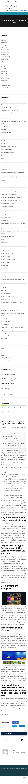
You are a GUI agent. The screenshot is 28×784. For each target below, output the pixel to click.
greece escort (5, 220)
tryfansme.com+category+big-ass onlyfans (12, 327)
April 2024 (3, 40)
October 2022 (4, 83)
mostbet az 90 (5, 268)
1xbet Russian (4, 126)
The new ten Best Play (10, 436)
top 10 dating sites (5, 321)
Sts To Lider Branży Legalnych (9, 378)
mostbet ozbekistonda (7, 276)
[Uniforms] (16, 409)
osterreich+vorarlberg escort (8, 285)
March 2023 (4, 71)
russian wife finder (6, 299)
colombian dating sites (7, 164)
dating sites (4, 167)
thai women (4, 318)
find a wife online (5, 215)
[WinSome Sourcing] (14, 2)
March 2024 (4, 42)
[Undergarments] (10, 413)
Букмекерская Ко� (6, 388)
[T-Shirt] (4, 409)
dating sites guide (5, 169)
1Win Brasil (3, 105)
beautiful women (5, 138)
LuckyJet (3, 248)
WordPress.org (5, 360)
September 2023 (5, 57)
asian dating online (6, 132)
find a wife (4, 212)
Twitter (15, 726)
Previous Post (5, 740)
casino (3, 161)
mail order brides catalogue (8, 259)
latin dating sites (5, 245)
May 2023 (3, 66)
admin (9, 427)
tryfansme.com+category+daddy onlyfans (12, 330)
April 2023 (3, 68)
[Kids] (10, 409)
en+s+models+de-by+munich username (11, 197)
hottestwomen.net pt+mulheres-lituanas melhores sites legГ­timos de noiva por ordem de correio (13, 231)
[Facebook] (12, 773)
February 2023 (4, 73)
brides (2, 158)
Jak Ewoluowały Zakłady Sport (9, 374)
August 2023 (4, 59)
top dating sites (5, 324)
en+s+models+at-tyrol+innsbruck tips (10, 191)
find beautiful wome (6, 217)
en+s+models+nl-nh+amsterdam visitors (11, 200)
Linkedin (22, 726)
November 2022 (5, 80)
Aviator (3, 135)
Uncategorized (5, 333)
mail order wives (5, 262)
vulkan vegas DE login (6, 336)
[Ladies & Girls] (22, 409)
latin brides (4, 242)
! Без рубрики (4, 102)
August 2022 (4, 88)
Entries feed (4, 355)
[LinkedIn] (15, 773)
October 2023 (4, 54)
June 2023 (4, 64)
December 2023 (5, 49)
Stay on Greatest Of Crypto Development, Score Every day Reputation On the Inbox (12, 440)
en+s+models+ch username (8, 194)
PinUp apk (3, 290)
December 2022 (5, 78)
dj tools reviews (5, 183)
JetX (2, 239)
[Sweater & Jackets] (4, 413)
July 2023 (3, 61)
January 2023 (4, 76)
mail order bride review (7, 253)
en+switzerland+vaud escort (8, 203)
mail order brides (5, 256)
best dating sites (5, 143)
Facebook (16, 722)
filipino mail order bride (7, 206)
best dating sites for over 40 (8, 146)
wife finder (4, 338)
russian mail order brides (7, 296)
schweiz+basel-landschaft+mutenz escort (12, 302)
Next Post (24, 740)
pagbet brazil (4, 288)
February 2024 (5, 45)
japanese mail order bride (7, 236)
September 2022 (5, 85)
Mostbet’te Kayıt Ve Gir (7, 392)
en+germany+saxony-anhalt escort (10, 189)
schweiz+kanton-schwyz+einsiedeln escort (12, 305)
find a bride (4, 209)
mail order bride (5, 251)
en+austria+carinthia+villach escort (10, 186)
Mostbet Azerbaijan (6, 271)
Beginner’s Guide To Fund (8, 383)
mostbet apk (4, 265)
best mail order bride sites (7, 152)
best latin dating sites (6, 149)
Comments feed (5, 357)
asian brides (4, 129)
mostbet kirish (5, 274)
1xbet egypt (4, 118)
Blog (2, 155)
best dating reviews (6, 141)
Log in (2, 353)
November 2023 (5, 52)
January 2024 (4, 47)
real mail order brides (6, 293)
